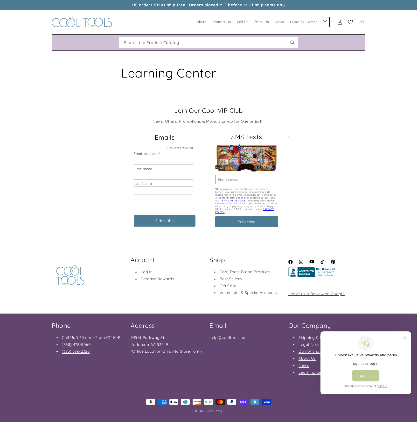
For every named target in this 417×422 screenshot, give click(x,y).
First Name (143, 169)
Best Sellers (231, 278)
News (304, 365)
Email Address (147, 153)
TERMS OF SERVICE (233, 200)
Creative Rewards (157, 278)
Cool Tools (214, 411)
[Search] (292, 42)
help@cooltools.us (227, 337)
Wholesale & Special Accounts (248, 292)
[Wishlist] (350, 22)
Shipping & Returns (317, 337)
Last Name (143, 183)
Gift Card (228, 285)
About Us (307, 358)
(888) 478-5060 (76, 344)
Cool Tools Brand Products (245, 271)
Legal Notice (311, 344)
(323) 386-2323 (76, 351)
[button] (324, 20)
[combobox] (208, 42)
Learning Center (314, 372)
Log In (147, 271)
